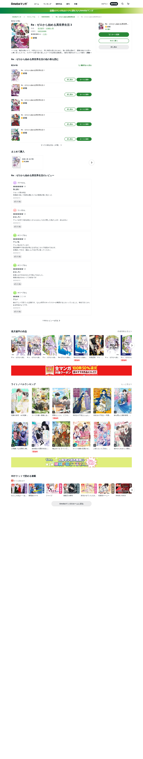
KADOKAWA (42, 31)
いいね (18, 201)
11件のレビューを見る (50, 320)
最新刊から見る (86, 65)
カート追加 (115, 34)
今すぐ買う (114, 41)
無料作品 (59, 4)
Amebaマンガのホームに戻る (71, 503)
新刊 (68, 4)
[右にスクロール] (91, 162)
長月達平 (41, 28)
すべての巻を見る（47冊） (50, 145)
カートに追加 (84, 79)
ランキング (47, 4)
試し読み (70, 79)
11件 (44, 34)
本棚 (75, 4)
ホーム (36, 4)
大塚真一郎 (50, 28)
